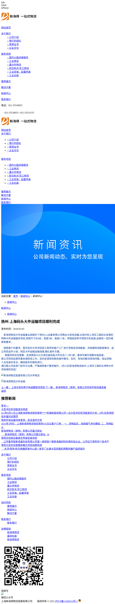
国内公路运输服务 (16, 478)
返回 (3, 391)
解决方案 (6, 87)
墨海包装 (12, 536)
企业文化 (12, 469)
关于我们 (6, 33)
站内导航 (6, 502)
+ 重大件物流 (14, 64)
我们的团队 (13, 462)
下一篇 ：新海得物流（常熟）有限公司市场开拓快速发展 (76, 387)
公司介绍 (12, 458)
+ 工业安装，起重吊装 (19, 72)
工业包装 (12, 496)
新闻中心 (6, 93)
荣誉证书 (12, 465)
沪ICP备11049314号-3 (66, 601)
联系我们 (6, 99)
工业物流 (12, 482)
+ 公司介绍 (13, 37)
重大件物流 (13, 486)
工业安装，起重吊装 (18, 493)
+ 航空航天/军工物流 (18, 68)
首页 (15, 296)
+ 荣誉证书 (13, 44)
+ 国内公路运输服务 (17, 57)
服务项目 (6, 54)
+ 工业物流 (13, 61)
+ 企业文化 (13, 48)
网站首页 (6, 27)
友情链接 (6, 529)
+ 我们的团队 (14, 41)
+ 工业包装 (13, 75)
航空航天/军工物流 (17, 489)
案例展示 (6, 81)
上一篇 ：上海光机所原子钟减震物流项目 (23, 387)
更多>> (5, 406)
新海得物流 (13, 532)
